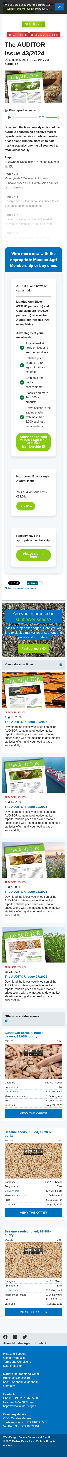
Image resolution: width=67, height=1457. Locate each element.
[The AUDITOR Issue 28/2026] (33, 860)
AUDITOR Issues (33, 24)
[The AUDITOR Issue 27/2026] (33, 945)
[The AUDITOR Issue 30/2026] (33, 690)
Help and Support (14, 1353)
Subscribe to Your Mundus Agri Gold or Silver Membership (33, 441)
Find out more (32, 648)
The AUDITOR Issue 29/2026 (26, 807)
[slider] (25, 117)
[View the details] (33, 1061)
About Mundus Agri (16, 1343)
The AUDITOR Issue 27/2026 (26, 976)
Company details (14, 1357)
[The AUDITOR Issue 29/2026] (33, 775)
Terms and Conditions (17, 1361)
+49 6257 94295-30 (25, 1398)
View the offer (33, 1113)
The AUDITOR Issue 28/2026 (26, 891)
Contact (40, 1343)
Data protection (13, 1365)
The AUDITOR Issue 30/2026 (26, 722)
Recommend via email (22, 588)
